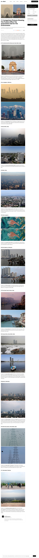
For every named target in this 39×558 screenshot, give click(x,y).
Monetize (21, 1)
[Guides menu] (12, 1)
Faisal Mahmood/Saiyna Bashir (10, 508)
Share (24, 30)
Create (14, 1)
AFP (6, 76)
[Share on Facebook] (13, 30)
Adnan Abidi (7, 465)
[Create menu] (15, 1)
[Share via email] (19, 30)
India (23, 36)
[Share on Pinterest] (15, 30)
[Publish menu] (18, 1)
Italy (20, 36)
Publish (17, 1)
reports (12, 122)
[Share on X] (16, 30)
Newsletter (29, 13)
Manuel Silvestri (7, 328)
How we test (25, 1)
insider (8, 40)
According (11, 208)
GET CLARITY (32, 24)
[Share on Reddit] (18, 30)
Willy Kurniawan (7, 285)
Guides (11, 1)
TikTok (33, 10)
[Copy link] (20, 30)
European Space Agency (9, 242)
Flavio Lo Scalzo (7, 208)
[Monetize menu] (22, 1)
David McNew (7, 121)
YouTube (29, 10)
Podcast (34, 13)
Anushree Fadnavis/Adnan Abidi (10, 165)
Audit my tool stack (34, 1)
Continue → (32, 15)
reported (12, 465)
